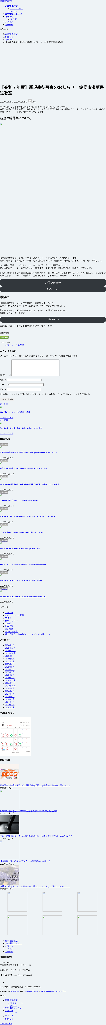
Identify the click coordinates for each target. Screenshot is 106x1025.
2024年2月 (9, 707)
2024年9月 (9, 688)
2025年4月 (9, 669)
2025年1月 (9, 678)
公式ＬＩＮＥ (53, 289)
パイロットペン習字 (14, 615)
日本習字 (20, 345)
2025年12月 (10, 648)
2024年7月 (9, 694)
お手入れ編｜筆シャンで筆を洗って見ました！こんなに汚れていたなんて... (28, 516)
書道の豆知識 (11, 631)
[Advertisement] (53, 64)
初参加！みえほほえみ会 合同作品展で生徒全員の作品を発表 (23, 564)
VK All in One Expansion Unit (53, 991)
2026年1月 (9, 645)
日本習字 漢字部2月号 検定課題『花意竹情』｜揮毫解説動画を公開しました (28, 452)
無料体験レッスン (13, 943)
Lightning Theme (31, 991)
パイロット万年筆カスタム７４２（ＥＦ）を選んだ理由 (21, 580)
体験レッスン (53, 319)
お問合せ (9, 951)
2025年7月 (9, 661)
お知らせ (9, 345)
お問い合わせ (53, 282)
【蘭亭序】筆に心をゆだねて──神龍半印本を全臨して (20, 500)
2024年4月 (9, 702)
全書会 (8, 623)
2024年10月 (10, 686)
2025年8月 (9, 659)
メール (4, 384)
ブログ (13, 19)
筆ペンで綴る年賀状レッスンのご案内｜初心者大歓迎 (20, 548)
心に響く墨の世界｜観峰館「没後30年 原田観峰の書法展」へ (23, 596)
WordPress (14, 991)
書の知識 (9, 629)
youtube (13, 11)
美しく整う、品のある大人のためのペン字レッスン (29, 634)
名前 (3, 380)
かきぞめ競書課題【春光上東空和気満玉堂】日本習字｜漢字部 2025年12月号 (29, 484)
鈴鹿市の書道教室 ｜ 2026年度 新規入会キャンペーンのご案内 (23, 468)
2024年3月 (9, 705)
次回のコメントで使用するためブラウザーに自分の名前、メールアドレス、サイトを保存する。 (47, 394)
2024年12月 (10, 680)
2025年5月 (9, 667)
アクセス (9, 949)
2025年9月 (9, 656)
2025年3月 (9, 672)
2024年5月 (9, 699)
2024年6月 (9, 696)
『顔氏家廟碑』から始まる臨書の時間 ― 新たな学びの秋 (21, 532)
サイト (3, 389)
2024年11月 (10, 683)
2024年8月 (9, 691)
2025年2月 (9, 675)
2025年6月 (9, 664)
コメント (5, 375)
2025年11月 (10, 651)
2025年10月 (10, 653)
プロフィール (16, 9)
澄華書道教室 (11, 941)
